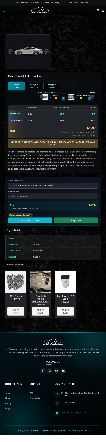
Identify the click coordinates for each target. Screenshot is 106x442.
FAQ (32, 393)
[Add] (63, 98)
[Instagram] (49, 371)
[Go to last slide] (10, 51)
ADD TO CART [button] (15, 311)
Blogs (7, 408)
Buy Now (76, 220)
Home (7, 393)
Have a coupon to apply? (20, 215)
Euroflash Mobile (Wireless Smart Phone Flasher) (83, 95)
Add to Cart (33, 220)
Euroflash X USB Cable (65, 297)
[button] (97, 9)
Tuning (8, 403)
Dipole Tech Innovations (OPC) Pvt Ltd (73, 430)
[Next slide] (46, 51)
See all (93, 92)
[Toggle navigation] (4, 11)
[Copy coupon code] (90, 3)
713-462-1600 (67, 402)
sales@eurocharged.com (74, 412)
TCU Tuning (54, 95)
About (7, 398)
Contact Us (35, 398)
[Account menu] (103, 9)
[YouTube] (56, 371)
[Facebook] (43, 371)
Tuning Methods (16, 181)
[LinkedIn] (63, 371)
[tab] (16, 86)
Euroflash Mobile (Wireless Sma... (40, 299)
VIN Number (13, 191)
